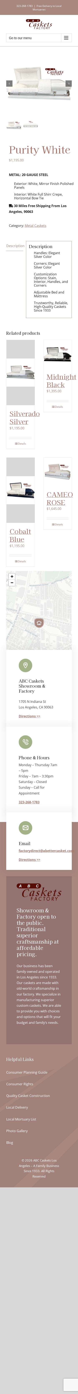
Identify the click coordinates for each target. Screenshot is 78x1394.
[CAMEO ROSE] (57, 472)
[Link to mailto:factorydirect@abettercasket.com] (25, 828)
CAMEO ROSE (60, 498)
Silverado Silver (25, 417)
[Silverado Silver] (20, 372)
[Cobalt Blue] (20, 490)
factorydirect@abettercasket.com (46, 850)
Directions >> (29, 716)
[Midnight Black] (57, 354)
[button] (39, 623)
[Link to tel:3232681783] (25, 742)
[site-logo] (39, 885)
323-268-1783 (29, 802)
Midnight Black (61, 380)
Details (22, 443)
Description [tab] (14, 246)
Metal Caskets (35, 225)
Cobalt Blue (20, 535)
